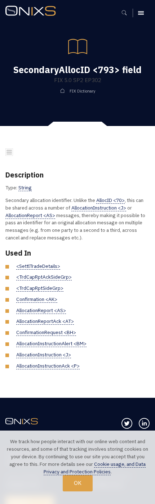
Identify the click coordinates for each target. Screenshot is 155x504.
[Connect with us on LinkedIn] (144, 423)
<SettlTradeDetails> (38, 266)
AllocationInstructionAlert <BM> (51, 343)
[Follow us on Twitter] (126, 423)
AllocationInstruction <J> (98, 207)
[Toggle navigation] (9, 152)
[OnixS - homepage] (32, 12)
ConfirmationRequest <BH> (46, 332)
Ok (77, 482)
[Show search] (126, 13)
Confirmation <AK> (36, 299)
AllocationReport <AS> (30, 215)
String (25, 187)
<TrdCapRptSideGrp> (39, 288)
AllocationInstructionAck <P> (48, 366)
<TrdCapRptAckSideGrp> (44, 277)
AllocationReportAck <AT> (45, 321)
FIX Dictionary (83, 91)
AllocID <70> (110, 200)
